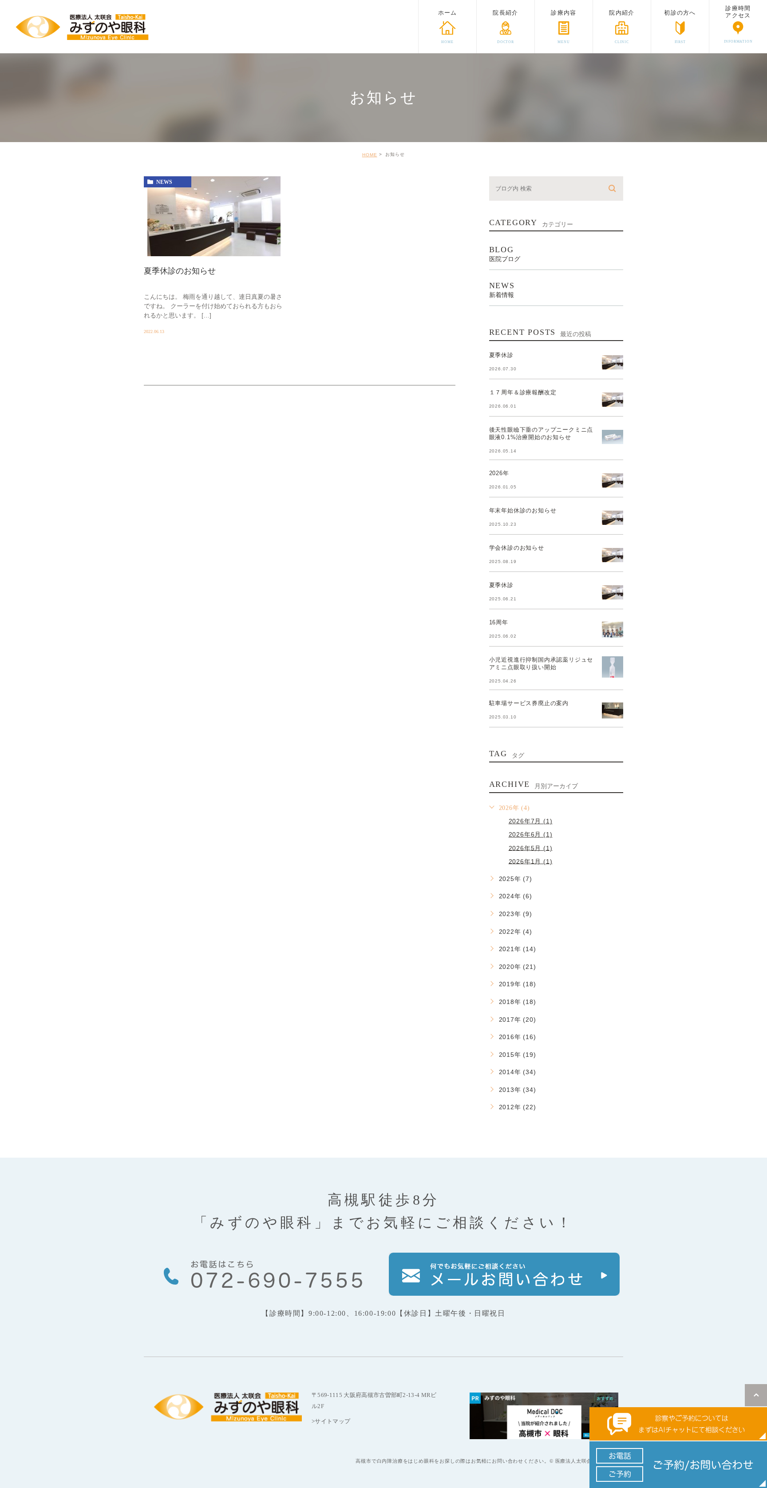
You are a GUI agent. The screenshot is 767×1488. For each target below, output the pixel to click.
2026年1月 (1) (531, 861)
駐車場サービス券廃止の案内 (529, 703)
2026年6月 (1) (531, 834)
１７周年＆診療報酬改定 (523, 392)
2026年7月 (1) (531, 821)
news (164, 182)
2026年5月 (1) (531, 847)
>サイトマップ (331, 1421)
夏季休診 (501, 355)
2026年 (499, 473)
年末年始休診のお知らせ (523, 510)
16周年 (498, 622)
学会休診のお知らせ (516, 547)
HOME (369, 154)
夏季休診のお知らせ (180, 270)
